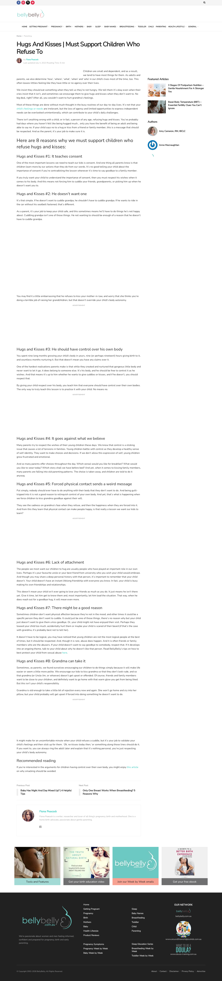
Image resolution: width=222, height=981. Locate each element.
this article (132, 767)
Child (151, 26)
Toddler (142, 26)
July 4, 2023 (41, 63)
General (192, 26)
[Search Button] (204, 2)
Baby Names (110, 26)
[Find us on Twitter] (28, 2)
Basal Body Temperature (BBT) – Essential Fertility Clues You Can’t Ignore (184, 105)
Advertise (201, 971)
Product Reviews (91, 935)
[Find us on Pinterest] (33, 2)
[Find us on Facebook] (19, 2)
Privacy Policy (188, 971)
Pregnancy (56, 26)
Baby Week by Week (93, 953)
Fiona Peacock (32, 59)
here (64, 652)
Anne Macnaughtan (169, 145)
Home (24, 26)
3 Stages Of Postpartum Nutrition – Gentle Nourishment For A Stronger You (186, 88)
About (154, 971)
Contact (163, 971)
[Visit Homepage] (31, 13)
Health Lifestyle (176, 26)
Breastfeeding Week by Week (142, 950)
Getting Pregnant (38, 26)
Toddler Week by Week (142, 955)
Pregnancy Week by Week (95, 948)
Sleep (98, 26)
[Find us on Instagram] (23, 2)
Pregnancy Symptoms (93, 944)
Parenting (161, 26)
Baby (89, 26)
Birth (68, 26)
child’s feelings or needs (30, 108)
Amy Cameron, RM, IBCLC (172, 131)
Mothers (79, 26)
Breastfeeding (127, 26)
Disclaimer (174, 971)
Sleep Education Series (142, 944)
